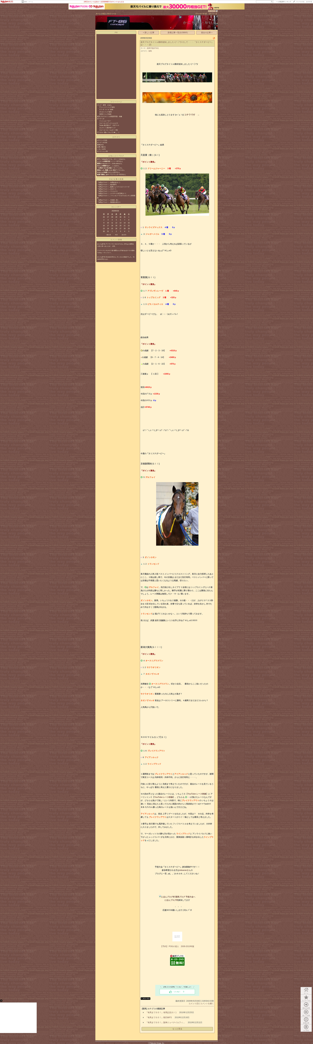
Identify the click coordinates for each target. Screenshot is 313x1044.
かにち (99, 244)
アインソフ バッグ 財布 (107, 107)
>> (283, 2)
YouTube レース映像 (197, 794)
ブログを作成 (300, 2)
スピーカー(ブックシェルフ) (108, 123)
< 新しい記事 (148, 33)
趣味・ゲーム (28, 2)
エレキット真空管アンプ (107, 128)
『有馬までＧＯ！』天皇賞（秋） (108, 200)
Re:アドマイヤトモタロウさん (113, 244)
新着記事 (306, 1023)
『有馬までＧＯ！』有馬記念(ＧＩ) (108, 182)
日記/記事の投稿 (116, 179)
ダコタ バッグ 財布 (105, 112)
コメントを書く (207, 1003)
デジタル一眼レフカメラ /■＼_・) (108, 132)
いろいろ (100, 149)
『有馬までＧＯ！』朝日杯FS (107, 184)
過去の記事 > (206, 33)
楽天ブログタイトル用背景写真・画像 (109, 116)
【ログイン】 (213, 14)
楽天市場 (309, 2)
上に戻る (306, 1030)
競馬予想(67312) (153, 48)
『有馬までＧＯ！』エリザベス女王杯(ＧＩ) (111, 193)
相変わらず (117, 250)
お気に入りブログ (116, 156)
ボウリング (100, 140)
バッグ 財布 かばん (104, 105)
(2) (150, 45)
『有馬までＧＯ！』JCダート (107, 189)
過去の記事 (306, 1008)
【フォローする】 (201, 14)
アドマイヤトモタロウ (104, 250)
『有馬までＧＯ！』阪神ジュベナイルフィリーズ (113, 187)
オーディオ (100, 119)
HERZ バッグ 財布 (105, 114)
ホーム (98, 14)
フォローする (306, 1001)
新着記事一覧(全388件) (178, 33)
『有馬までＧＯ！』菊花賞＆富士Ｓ (109, 202)
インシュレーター (105, 121)
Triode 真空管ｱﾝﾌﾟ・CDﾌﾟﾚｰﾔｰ (109, 125)
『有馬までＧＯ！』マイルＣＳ (107, 191)
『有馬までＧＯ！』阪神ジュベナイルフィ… (165, 1022)
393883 (211, 11)
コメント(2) (194, 1003)
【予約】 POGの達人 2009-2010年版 (177, 946)
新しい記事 (306, 1015)
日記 (103, 14)
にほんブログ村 (171, 900)
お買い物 (100, 147)
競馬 (98, 145)
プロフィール (111, 14)
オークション (101, 151)
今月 (116, 234)
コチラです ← (192, 114)
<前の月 (108, 234)
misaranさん (185, 870)
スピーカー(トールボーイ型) (108, 130)
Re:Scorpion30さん (110, 257)
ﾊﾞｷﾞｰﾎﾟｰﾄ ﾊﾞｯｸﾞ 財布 (106, 109)
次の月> (124, 234)
